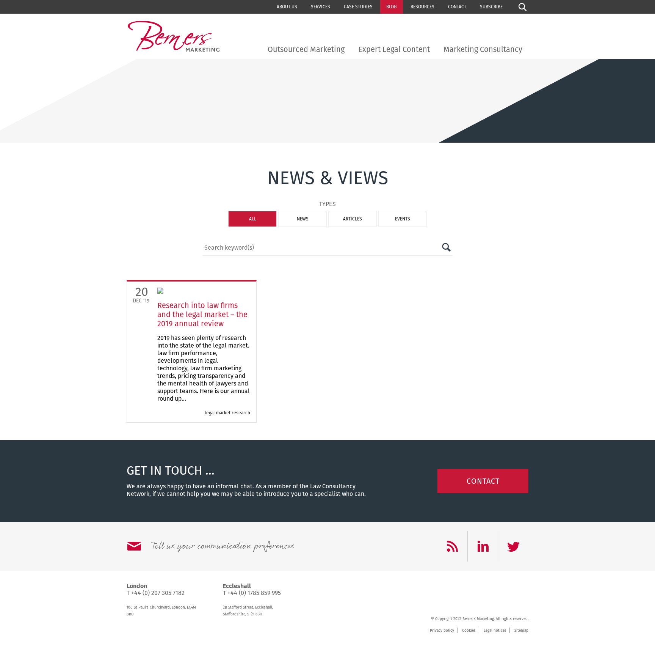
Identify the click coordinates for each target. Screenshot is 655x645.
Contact (457, 6)
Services (320, 6)
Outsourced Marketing (306, 49)
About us (287, 6)
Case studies (358, 6)
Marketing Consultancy (482, 49)
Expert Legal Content (394, 49)
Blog (391, 6)
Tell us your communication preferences (222, 546)
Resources (422, 6)
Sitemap (521, 630)
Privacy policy (442, 630)
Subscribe (491, 6)
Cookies (469, 630)
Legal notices (495, 630)
